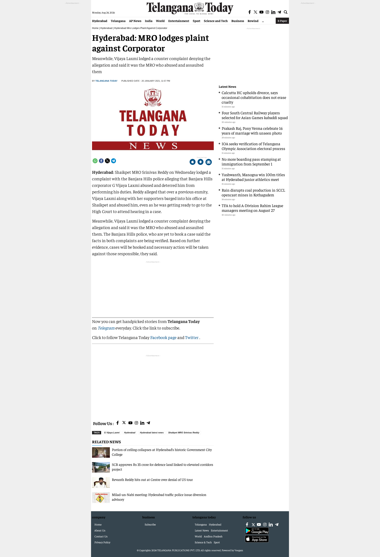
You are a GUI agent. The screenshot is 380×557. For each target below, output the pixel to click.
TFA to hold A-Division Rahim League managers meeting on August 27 (252, 208)
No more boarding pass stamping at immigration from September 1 (251, 161)
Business (237, 21)
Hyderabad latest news (152, 432)
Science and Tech (216, 21)
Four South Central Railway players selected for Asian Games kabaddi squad (255, 115)
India (148, 21)
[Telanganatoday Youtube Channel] (130, 423)
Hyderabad (99, 21)
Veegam (239, 550)
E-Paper (282, 20)
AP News (135, 21)
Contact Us (100, 536)
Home (95, 28)
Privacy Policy (102, 542)
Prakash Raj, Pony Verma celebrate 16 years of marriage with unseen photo (252, 130)
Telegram (106, 328)
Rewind (253, 21)
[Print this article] (208, 162)
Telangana (118, 21)
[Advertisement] (153, 385)
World (160, 21)
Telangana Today (106, 81)
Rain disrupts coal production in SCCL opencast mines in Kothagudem (253, 192)
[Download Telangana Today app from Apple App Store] (193, 162)
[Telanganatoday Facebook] (118, 423)
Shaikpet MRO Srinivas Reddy (183, 432)
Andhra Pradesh (213, 536)
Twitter (192, 337)
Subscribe (150, 524)
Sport (196, 21)
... (263, 21)
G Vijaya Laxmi (112, 432)
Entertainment (178, 21)
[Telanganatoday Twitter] (124, 423)
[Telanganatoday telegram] (148, 423)
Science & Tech (203, 542)
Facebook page (163, 337)
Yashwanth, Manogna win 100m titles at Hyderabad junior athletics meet (253, 177)
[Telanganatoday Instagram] (136, 423)
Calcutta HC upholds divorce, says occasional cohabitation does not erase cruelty (254, 97)
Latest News (227, 86)
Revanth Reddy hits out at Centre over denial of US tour (152, 479)
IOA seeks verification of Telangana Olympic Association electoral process (253, 146)
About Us (99, 530)
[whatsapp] (95, 160)
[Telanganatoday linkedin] (142, 423)
